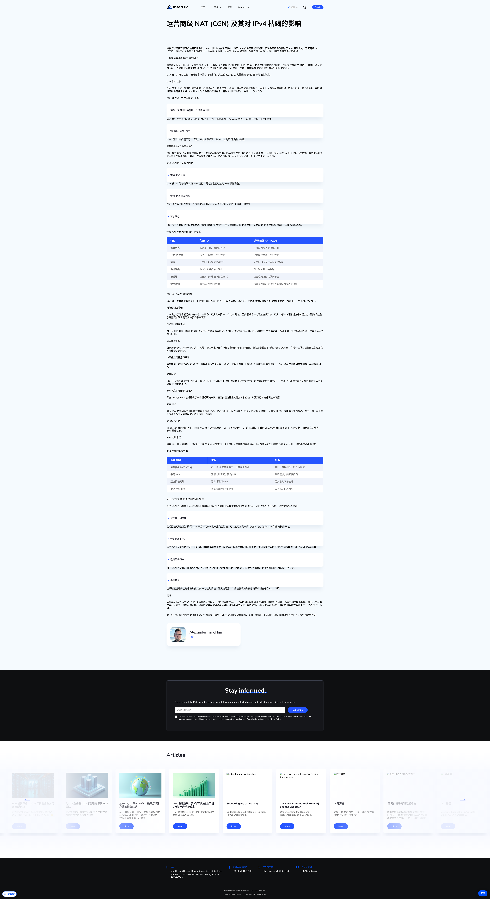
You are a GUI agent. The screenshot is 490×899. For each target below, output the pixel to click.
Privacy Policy (275, 719)
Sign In (318, 7)
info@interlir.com (309, 871)
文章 (230, 7)
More (180, 826)
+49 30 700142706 (242, 871)
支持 (483, 893)
